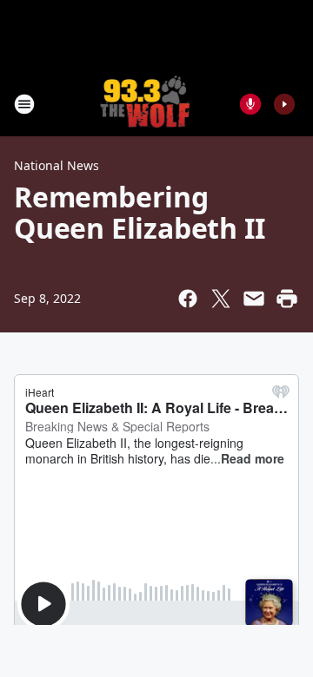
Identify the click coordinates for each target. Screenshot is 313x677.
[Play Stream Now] (284, 104)
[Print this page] (287, 298)
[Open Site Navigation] (24, 104)
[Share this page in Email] (254, 298)
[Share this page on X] (221, 298)
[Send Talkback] (250, 104)
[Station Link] (144, 104)
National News (56, 165)
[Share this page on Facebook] (188, 298)
